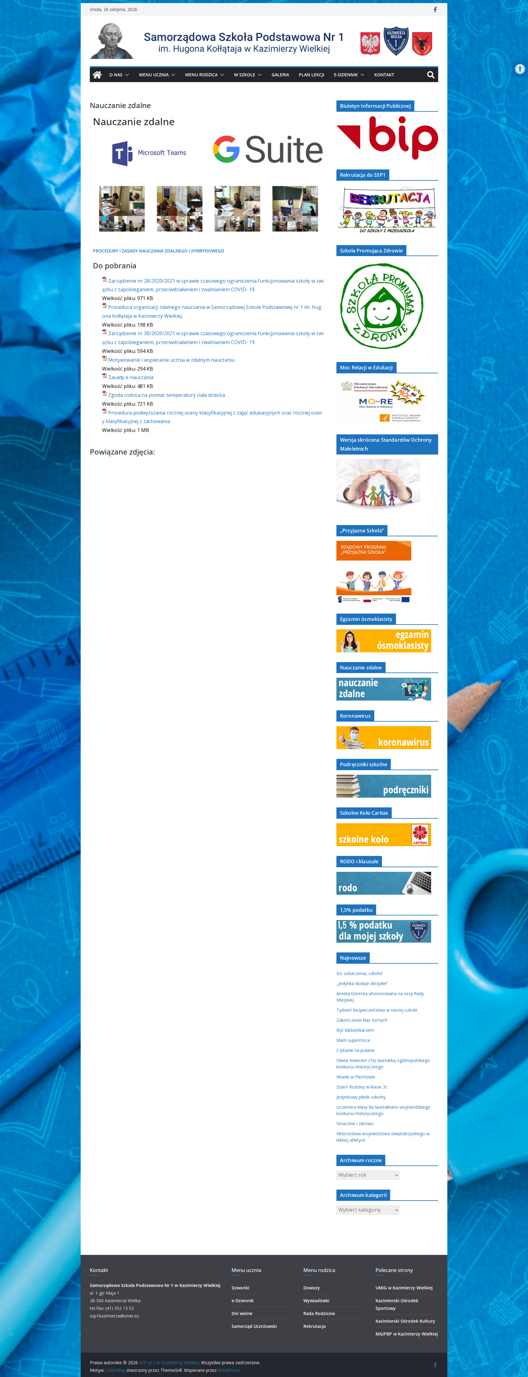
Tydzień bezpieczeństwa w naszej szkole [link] (376, 1010)
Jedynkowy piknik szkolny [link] (361, 1097)
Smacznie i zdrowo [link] (355, 1123)
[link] (520, 69)
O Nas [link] (116, 75)
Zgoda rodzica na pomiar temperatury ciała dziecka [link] (166, 395)
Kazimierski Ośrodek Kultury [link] (405, 1321)
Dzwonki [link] (240, 1288)
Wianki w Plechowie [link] (355, 1077)
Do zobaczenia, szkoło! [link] (359, 973)
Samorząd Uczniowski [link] (254, 1326)
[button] (126, 75)
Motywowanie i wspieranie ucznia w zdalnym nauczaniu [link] (171, 360)
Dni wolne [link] (242, 1313)
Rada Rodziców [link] (319, 1313)
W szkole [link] (244, 75)
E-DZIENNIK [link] (346, 75)
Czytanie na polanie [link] (355, 1050)
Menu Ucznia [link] (154, 75)
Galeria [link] (280, 75)
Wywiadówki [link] (316, 1300)
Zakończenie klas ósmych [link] (361, 1020)
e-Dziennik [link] (243, 1300)
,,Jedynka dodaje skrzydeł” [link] (362, 983)
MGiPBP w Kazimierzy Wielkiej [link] (407, 1334)
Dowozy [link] (311, 1288)
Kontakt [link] (384, 75)
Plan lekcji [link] (311, 75)
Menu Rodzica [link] (201, 75)
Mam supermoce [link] (353, 1040)
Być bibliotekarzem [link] (355, 1030)
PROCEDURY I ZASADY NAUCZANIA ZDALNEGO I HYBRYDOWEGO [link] (158, 251)
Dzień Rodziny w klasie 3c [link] (361, 1087)
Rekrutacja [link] (314, 1326)
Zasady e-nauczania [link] (130, 377)
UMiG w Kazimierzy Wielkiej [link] (404, 1288)
